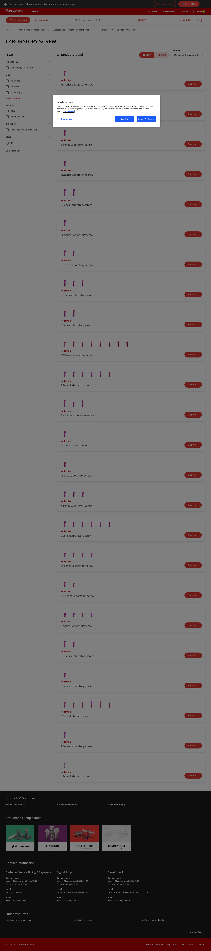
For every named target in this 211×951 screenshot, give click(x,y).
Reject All (125, 119)
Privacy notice (68, 111)
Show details (66, 119)
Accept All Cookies (146, 119)
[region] (106, 111)
